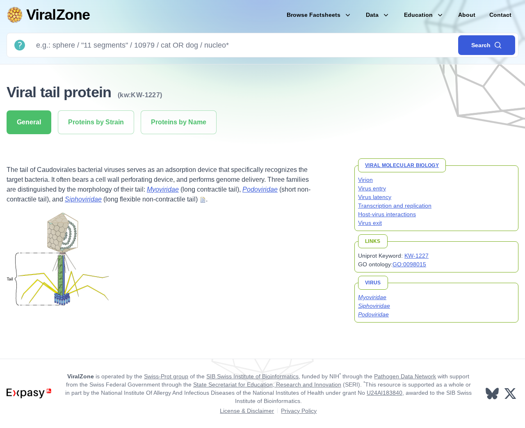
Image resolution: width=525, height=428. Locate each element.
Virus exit (370, 223)
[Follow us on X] (511, 393)
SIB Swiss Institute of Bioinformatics (252, 376)
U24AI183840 (384, 392)
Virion (365, 179)
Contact (500, 14)
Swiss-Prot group (166, 376)
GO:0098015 (409, 264)
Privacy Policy (299, 410)
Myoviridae (163, 189)
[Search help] (20, 45)
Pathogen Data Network (405, 376)
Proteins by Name (178, 122)
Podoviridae (260, 189)
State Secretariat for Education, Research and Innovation (267, 384)
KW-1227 (416, 255)
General (29, 122)
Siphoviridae (83, 199)
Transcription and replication (394, 205)
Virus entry (372, 188)
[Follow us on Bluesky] (493, 393)
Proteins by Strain (96, 122)
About (466, 14)
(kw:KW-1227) (140, 95)
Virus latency (374, 197)
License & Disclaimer (247, 410)
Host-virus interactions (387, 214)
